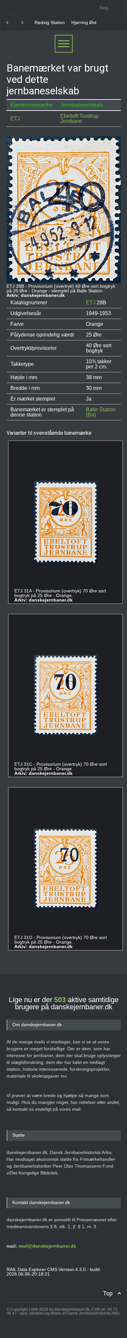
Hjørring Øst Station (91, 22)
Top (108, 1293)
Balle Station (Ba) (101, 412)
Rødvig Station (50, 22)
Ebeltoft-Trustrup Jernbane (79, 118)
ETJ (15, 118)
